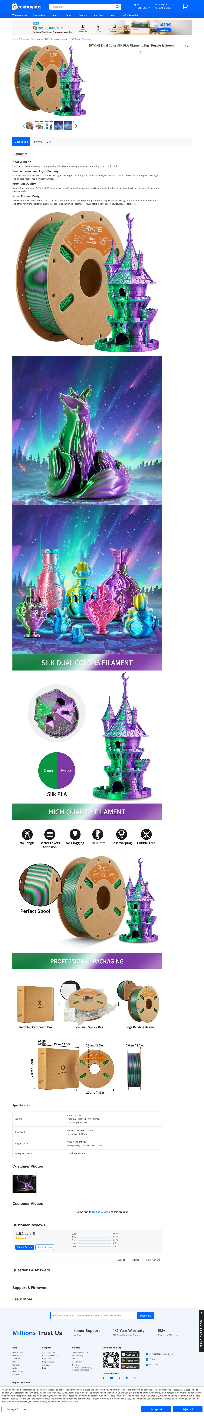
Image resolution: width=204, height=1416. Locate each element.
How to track (17, 1356)
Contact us (17, 1362)
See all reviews (44, 1247)
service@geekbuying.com (161, 1354)
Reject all (187, 1409)
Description (21, 141)
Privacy (75, 1359)
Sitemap (15, 1374)
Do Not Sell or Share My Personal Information (82, 1369)
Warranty (16, 1365)
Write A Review (24, 1247)
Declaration (77, 1362)
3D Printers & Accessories (56, 39)
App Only (98, 15)
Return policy (77, 1356)
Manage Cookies (16, 1409)
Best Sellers (39, 15)
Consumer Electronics (31, 39)
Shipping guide (48, 1352)
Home (15, 39)
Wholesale (46, 1359)
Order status (17, 1371)
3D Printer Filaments (81, 39)
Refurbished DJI (130, 15)
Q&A (49, 141)
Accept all (156, 1409)
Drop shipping (48, 1362)
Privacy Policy (72, 1401)
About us (16, 1359)
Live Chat (153, 1364)
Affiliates (46, 1365)
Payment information (51, 1356)
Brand (55, 15)
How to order (17, 1352)
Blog (113, 15)
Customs (75, 1365)
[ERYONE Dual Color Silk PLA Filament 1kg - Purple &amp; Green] (30, 125)
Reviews (37, 141)
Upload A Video (101, 1211)
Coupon (83, 15)
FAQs (14, 1368)
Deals (68, 15)
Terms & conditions (80, 1352)
